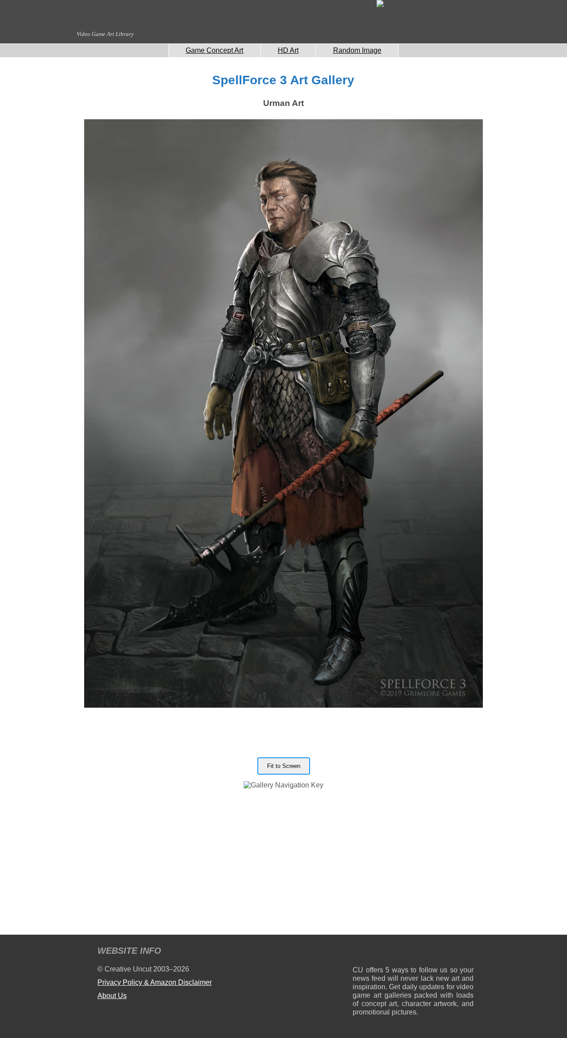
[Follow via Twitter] (440, 952)
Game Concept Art (214, 50)
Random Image (357, 50)
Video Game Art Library (105, 34)
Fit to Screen (283, 766)
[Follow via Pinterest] (467, 952)
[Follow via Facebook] (413, 952)
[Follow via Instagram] (386, 952)
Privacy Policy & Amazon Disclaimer (154, 982)
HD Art (288, 50)
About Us (112, 995)
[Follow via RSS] (359, 952)
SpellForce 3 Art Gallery (283, 80)
